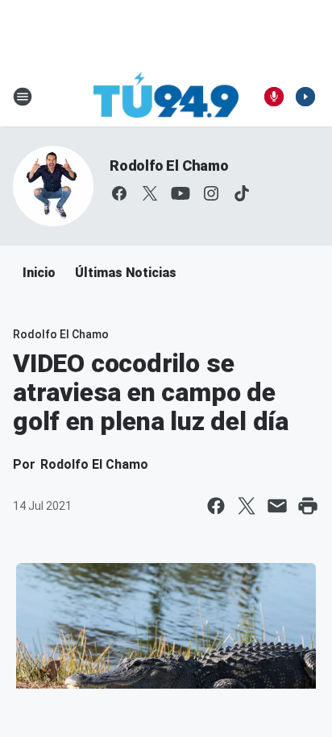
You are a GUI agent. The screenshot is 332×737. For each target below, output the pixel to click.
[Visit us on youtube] (180, 193)
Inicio (39, 272)
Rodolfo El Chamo (169, 165)
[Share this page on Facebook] (216, 506)
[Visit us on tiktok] (241, 193)
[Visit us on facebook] (119, 193)
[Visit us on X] (150, 193)
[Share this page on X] (246, 506)
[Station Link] (166, 97)
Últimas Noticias (125, 272)
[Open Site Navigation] (22, 96)
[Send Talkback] (274, 96)
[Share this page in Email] (277, 506)
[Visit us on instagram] (211, 193)
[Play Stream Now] (305, 96)
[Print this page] (308, 506)
